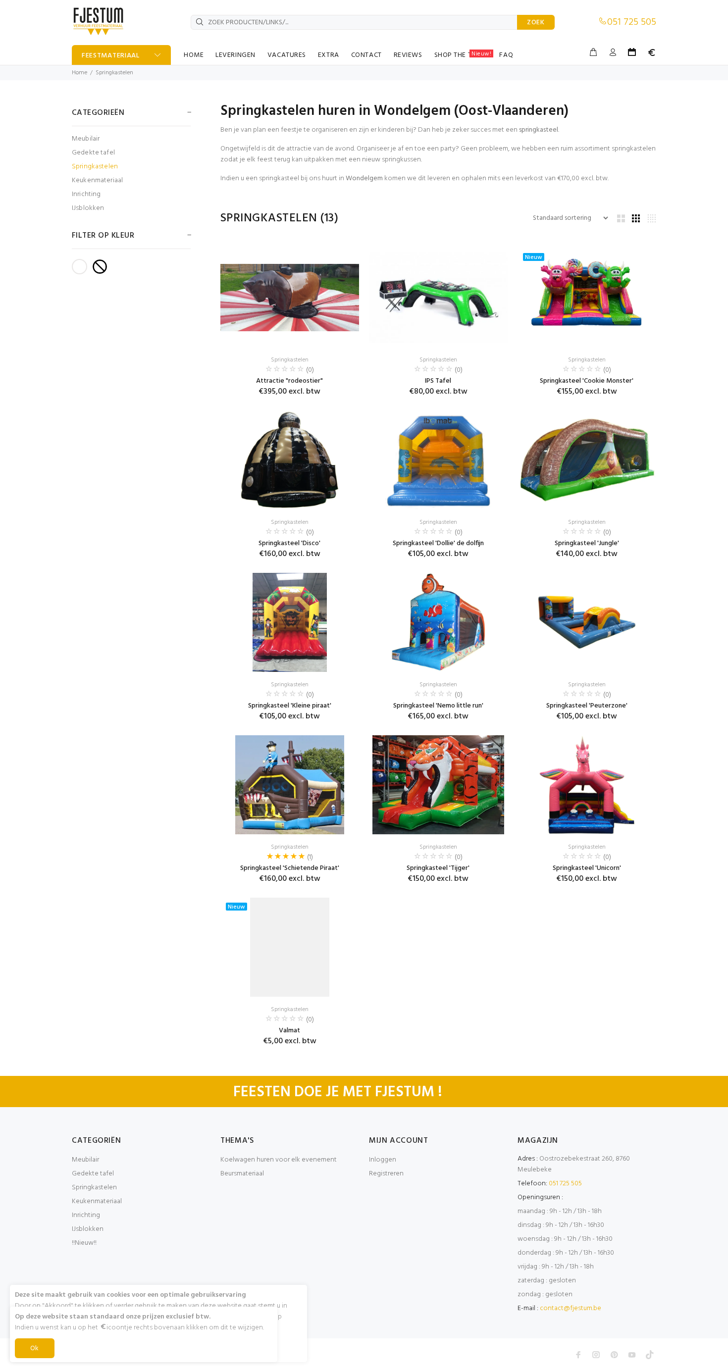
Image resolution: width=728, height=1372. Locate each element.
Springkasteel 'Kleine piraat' (289, 705)
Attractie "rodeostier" (289, 381)
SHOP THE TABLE (463, 55)
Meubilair (86, 139)
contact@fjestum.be (570, 1308)
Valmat (289, 1030)
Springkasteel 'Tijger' (438, 868)
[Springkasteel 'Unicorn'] (586, 784)
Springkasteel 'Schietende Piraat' (289, 868)
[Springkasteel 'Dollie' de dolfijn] (438, 459)
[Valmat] (289, 947)
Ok (34, 1348)
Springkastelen (114, 73)
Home (79, 73)
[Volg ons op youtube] (631, 1354)
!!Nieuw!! (84, 1243)
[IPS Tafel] (438, 297)
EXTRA (328, 55)
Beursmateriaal (242, 1173)
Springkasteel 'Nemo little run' (438, 705)
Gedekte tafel (93, 152)
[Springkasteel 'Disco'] (289, 459)
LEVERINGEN (235, 55)
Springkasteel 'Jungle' (587, 543)
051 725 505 (631, 22)
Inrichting (86, 194)
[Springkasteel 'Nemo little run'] (438, 622)
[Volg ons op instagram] (596, 1354)
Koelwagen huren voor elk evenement (278, 1160)
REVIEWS (408, 55)
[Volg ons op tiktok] (649, 1354)
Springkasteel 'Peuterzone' (586, 705)
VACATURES (286, 55)
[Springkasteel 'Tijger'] (438, 784)
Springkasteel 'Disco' (289, 543)
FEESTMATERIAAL (111, 55)
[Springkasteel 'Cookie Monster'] (587, 297)
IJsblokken (88, 208)
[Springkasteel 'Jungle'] (587, 460)
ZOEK (536, 22)
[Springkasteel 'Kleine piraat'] (290, 622)
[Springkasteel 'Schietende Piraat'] (290, 784)
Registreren (386, 1173)
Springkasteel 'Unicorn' (587, 868)
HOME (194, 55)
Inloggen (382, 1160)
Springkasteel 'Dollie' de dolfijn (438, 543)
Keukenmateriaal (97, 180)
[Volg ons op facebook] (578, 1354)
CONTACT (366, 55)
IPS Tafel (438, 381)
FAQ (506, 55)
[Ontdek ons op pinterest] (614, 1354)
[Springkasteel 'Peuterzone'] (586, 622)
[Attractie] (289, 297)
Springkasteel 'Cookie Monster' (586, 381)
